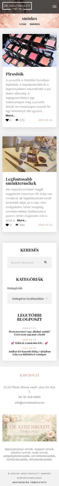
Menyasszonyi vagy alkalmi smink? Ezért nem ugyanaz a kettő (29, 333)
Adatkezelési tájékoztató (29, 482)
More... (10, 115)
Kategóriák (14, 288)
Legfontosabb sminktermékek (21, 181)
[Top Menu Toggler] (55, 6)
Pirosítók (15, 73)
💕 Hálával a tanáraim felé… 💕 (29, 342)
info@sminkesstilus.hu (30, 403)
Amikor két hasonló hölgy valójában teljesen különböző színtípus (30, 353)
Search (45, 262)
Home (22, 24)
